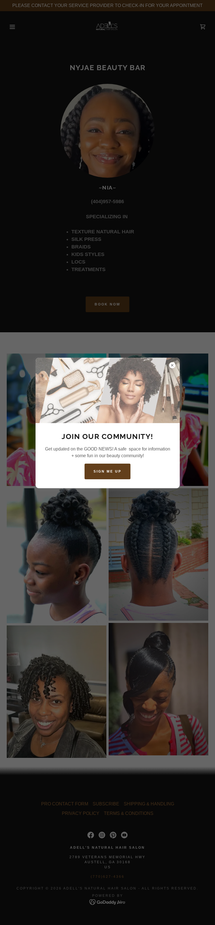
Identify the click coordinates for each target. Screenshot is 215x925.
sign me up (107, 471)
